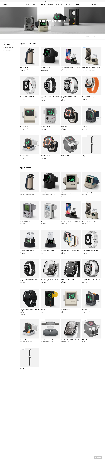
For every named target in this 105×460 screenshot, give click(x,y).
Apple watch (8, 50)
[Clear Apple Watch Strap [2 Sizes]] (29, 85)
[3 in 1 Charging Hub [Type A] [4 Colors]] (71, 56)
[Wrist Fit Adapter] (71, 144)
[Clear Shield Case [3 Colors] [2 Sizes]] (50, 268)
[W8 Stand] (50, 298)
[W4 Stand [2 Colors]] (92, 182)
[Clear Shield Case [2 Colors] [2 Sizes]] (71, 329)
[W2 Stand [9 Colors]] (50, 56)
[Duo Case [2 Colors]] (50, 144)
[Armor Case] (71, 115)
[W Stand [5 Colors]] (29, 56)
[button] (27, 4)
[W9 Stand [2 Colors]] (29, 144)
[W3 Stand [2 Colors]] (29, 115)
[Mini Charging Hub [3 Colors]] (50, 239)
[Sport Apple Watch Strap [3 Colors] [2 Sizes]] (50, 85)
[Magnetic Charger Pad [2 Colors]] (50, 329)
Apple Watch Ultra (9, 47)
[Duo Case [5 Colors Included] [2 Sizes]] (71, 239)
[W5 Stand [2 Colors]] (50, 115)
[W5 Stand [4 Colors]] (29, 211)
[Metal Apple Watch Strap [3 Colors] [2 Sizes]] (71, 85)
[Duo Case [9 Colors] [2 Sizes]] (71, 268)
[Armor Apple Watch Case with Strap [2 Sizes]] (29, 298)
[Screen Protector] (92, 85)
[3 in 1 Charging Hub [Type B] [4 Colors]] (92, 56)
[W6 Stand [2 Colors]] (50, 211)
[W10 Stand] (92, 115)
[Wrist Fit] (92, 144)
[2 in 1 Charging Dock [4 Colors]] (29, 239)
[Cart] (100, 4)
